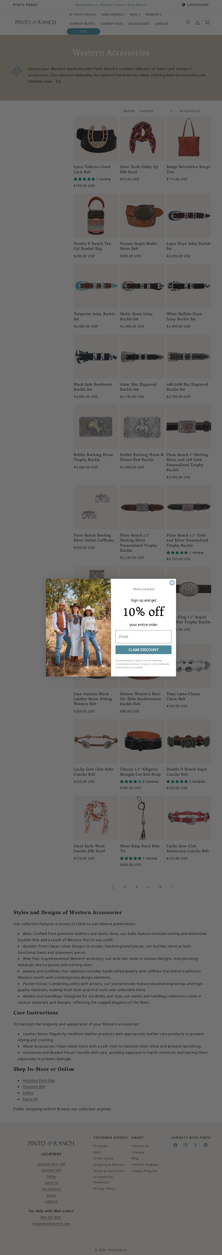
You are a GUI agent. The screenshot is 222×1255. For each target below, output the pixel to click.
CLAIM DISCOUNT (144, 649)
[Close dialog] (172, 583)
